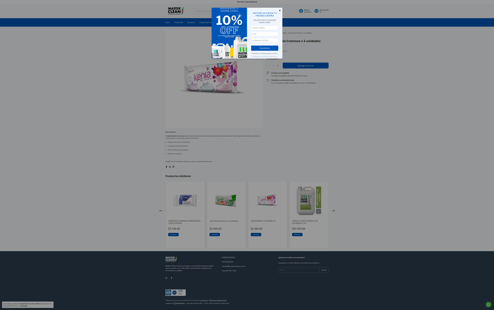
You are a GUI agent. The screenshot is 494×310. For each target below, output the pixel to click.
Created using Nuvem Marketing (264, 57)
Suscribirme (265, 48)
